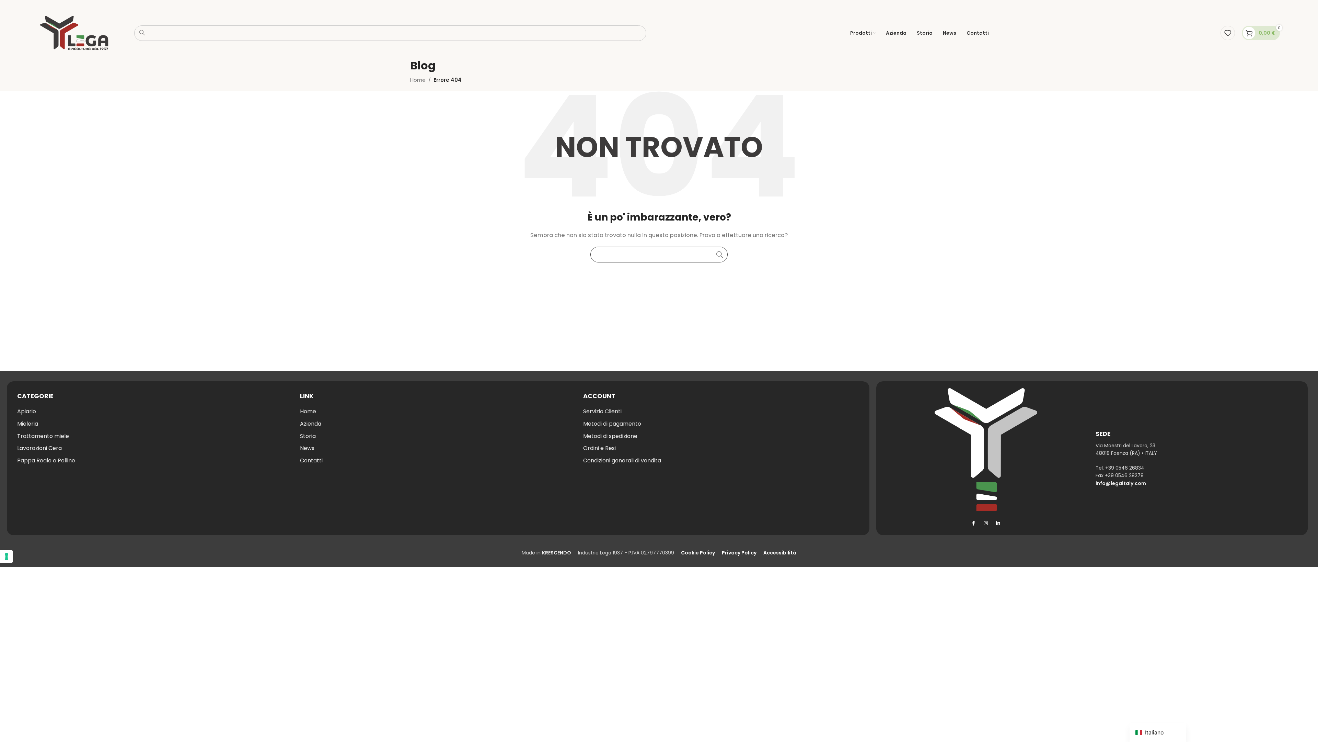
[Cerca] (720, 254)
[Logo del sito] (74, 32)
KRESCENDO (556, 552)
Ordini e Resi (599, 448)
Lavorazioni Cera (39, 448)
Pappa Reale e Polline (46, 460)
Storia (308, 436)
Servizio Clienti (602, 411)
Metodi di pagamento (612, 424)
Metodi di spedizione (610, 436)
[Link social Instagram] (986, 523)
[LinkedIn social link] (998, 523)
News (307, 448)
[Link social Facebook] (973, 523)
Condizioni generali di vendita (622, 460)
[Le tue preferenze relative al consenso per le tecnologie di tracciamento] (6, 556)
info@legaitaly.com (1121, 483)
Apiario (26, 411)
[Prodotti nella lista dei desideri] (1227, 33)
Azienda (310, 424)
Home (418, 79)
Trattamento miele (43, 436)
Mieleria (27, 424)
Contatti (311, 460)
